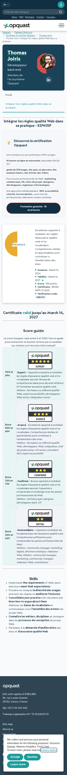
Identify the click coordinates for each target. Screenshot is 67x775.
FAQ (21, 17)
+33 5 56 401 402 (17, 707)
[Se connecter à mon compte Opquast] (61, 4)
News (14, 17)
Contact (40, 17)
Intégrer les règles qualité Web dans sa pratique (28, 105)
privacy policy (48, 750)
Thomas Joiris (45, 35)
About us (7, 729)
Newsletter (9, 734)
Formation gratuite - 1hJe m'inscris (33, 208)
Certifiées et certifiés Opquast (20, 35)
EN (5, 4)
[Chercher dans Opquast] (60, 11)
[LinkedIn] (48, 80)
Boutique (29, 17)
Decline (32, 756)
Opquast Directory (23, 32)
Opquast (6, 32)
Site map (7, 724)
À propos (50, 17)
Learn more (18, 764)
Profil (8, 94)
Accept (15, 756)
